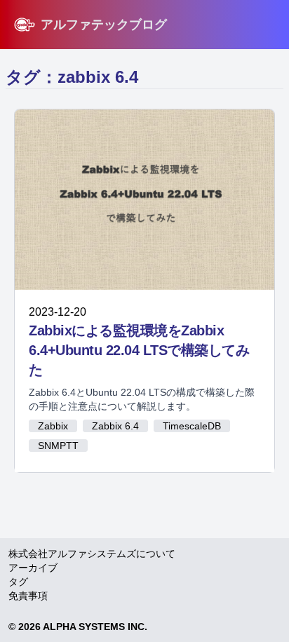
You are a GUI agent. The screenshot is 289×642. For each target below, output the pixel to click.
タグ (18, 581)
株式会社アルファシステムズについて (91, 553)
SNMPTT (58, 445)
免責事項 (28, 595)
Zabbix (53, 426)
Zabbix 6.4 (115, 426)
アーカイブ (33, 567)
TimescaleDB (192, 426)
